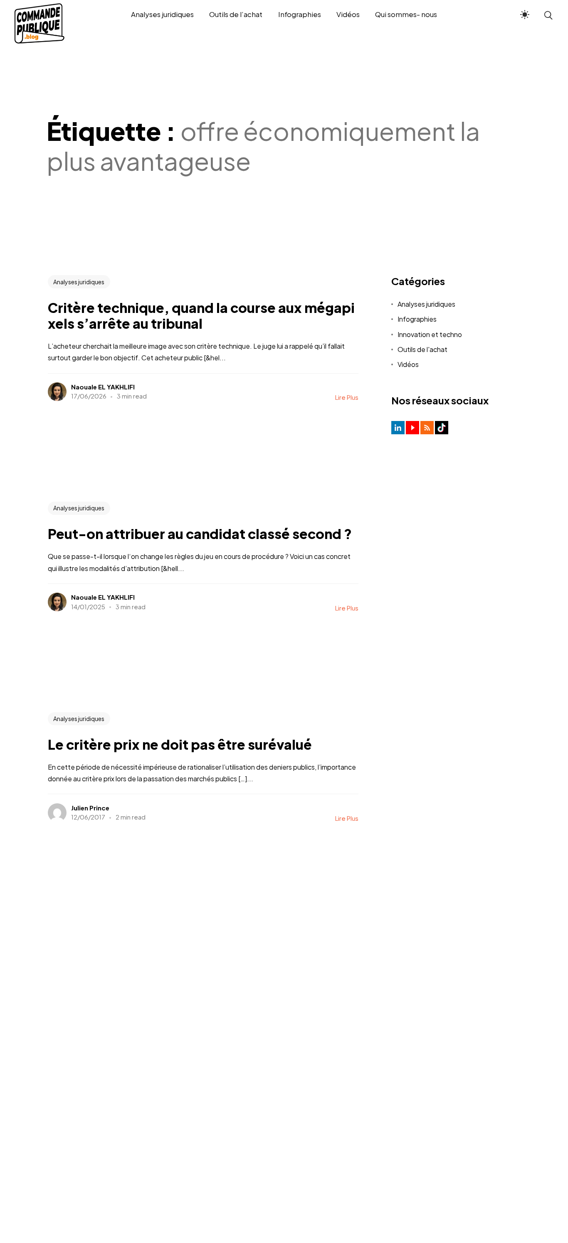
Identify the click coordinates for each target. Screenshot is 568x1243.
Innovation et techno (430, 334)
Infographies (417, 319)
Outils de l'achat (422, 349)
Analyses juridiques (78, 282)
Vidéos (408, 364)
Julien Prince (90, 808)
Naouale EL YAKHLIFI (103, 387)
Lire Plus (346, 397)
